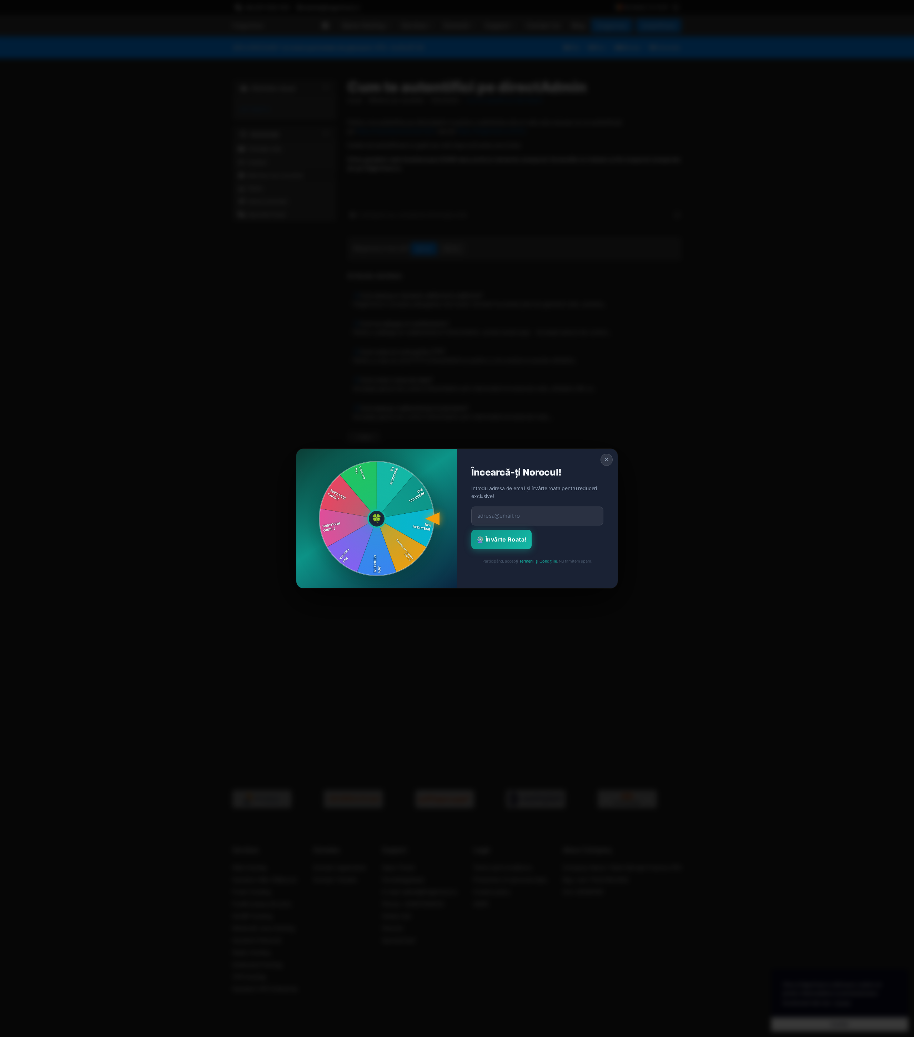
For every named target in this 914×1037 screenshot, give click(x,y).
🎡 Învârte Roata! (501, 539)
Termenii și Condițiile (538, 561)
